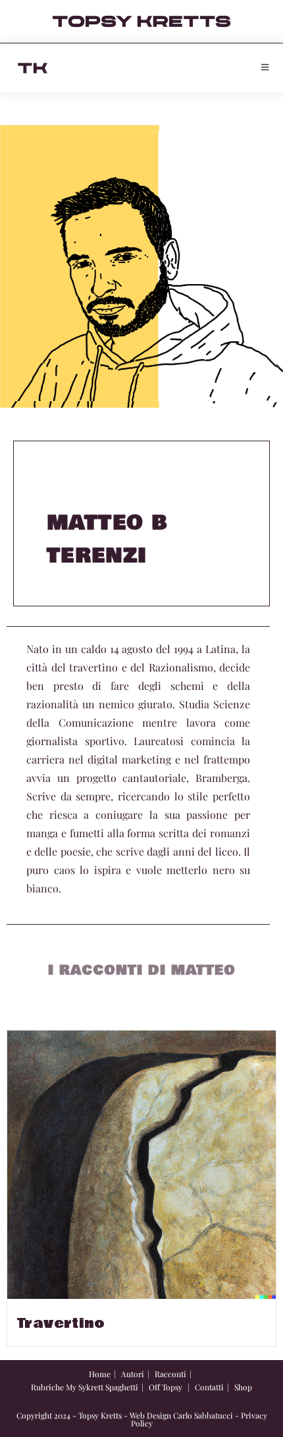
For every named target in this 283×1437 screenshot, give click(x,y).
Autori (132, 1374)
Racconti (170, 1374)
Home (100, 1374)
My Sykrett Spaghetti (102, 1387)
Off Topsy (165, 1387)
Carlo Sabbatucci (203, 1415)
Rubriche (47, 1387)
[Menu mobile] (265, 67)
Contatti (209, 1387)
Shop (243, 1387)
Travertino (61, 1324)
